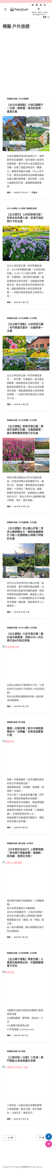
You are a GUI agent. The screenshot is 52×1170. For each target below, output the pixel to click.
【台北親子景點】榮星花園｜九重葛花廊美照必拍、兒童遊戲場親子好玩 (25, 962)
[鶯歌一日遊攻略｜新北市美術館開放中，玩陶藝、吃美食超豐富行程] (26, 757)
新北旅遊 (21, 722)
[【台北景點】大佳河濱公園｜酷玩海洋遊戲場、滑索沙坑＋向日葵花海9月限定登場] (26, 662)
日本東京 (29, 843)
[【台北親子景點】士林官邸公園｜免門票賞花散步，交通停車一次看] (26, 353)
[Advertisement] (26, 61)
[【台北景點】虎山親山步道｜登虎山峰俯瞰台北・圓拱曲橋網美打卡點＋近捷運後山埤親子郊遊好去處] (26, 560)
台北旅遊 (21, 208)
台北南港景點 (23, 953)
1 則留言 (34, 192)
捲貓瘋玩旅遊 (12, 99)
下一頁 (41, 1138)
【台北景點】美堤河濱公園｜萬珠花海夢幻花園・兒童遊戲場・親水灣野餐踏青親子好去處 (25, 430)
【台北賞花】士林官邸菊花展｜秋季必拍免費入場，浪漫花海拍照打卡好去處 (25, 218)
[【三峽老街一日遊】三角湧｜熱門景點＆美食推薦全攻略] (26, 1082)
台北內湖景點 (23, 99)
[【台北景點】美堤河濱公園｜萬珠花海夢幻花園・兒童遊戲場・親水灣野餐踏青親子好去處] (26, 455)
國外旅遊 (21, 843)
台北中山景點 (23, 628)
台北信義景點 (23, 522)
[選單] (5, 9)
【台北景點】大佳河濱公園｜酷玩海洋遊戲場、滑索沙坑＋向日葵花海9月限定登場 (25, 637)
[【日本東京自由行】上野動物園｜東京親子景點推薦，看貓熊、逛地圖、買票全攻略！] (26, 878)
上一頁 (10, 1138)
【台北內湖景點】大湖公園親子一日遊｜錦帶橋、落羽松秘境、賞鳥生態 (25, 108)
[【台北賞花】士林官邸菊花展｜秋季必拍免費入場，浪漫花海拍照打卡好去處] (26, 243)
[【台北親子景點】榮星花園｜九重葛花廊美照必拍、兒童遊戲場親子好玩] (26, 988)
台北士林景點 (12, 208)
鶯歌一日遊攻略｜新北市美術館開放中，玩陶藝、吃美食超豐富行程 (25, 732)
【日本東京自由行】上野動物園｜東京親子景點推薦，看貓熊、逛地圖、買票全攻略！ (25, 853)
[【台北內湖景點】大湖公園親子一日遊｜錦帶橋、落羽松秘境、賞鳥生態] (26, 133)
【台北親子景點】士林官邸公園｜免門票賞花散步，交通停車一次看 (25, 327)
